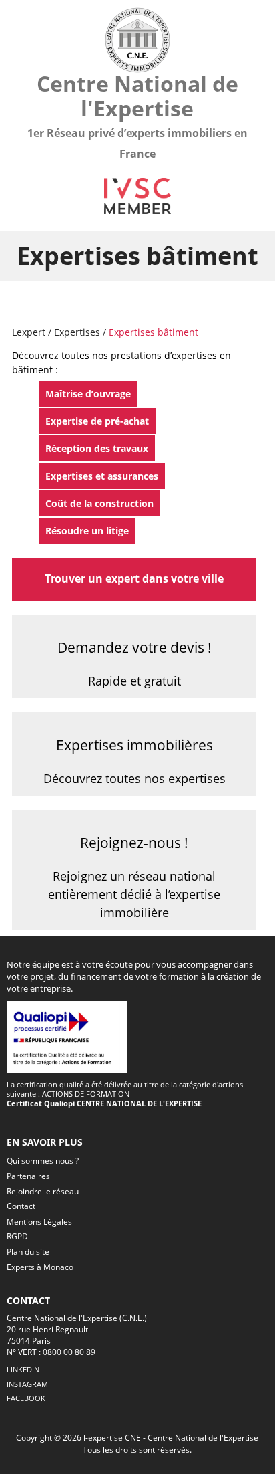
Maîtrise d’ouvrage (88, 393)
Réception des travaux (96, 448)
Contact (21, 1206)
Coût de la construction (99, 503)
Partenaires (28, 1176)
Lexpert (28, 332)
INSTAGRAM (27, 1384)
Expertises (78, 332)
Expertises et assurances (101, 475)
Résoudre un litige (87, 530)
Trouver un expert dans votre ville (134, 578)
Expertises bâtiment (153, 332)
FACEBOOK (26, 1398)
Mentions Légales (39, 1221)
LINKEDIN (23, 1369)
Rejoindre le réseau (43, 1191)
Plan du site (28, 1251)
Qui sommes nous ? (43, 1160)
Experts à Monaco (40, 1267)
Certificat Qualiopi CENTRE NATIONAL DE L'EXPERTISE (104, 1103)
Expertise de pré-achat (97, 421)
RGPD (17, 1236)
